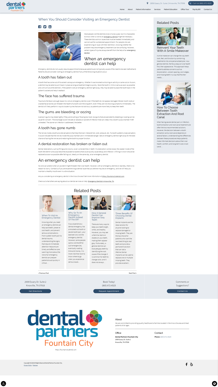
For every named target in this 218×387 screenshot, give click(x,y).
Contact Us (208, 9)
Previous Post (44, 273)
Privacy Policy (28, 365)
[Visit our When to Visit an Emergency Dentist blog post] (51, 203)
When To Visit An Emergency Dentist (51, 216)
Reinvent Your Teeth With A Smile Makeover (173, 49)
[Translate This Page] (214, 383)
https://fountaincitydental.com (113, 176)
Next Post (132, 273)
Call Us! (202, 3)
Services (157, 9)
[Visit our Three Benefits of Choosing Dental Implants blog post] (124, 202)
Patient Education (170, 9)
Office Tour (185, 9)
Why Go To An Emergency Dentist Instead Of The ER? (75, 216)
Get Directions (35, 291)
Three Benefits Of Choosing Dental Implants (123, 215)
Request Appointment (109, 291)
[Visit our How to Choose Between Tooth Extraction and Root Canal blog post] (174, 104)
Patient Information (143, 9)
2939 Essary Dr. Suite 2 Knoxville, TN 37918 (167, 3)
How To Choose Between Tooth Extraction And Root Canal (170, 112)
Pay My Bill (196, 9)
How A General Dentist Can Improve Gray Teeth (99, 216)
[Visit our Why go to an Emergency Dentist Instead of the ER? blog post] (77, 202)
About (130, 9)
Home (122, 9)
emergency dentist (111, 36)
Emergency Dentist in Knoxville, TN (101, 181)
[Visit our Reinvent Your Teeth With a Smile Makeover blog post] (174, 45)
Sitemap (35, 365)
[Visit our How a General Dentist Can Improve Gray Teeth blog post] (100, 202)
